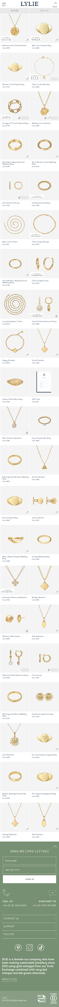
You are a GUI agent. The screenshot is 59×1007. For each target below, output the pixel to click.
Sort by (44, 11)
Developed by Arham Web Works (11, 1003)
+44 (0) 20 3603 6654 (15, 905)
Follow (8, 934)
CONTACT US (11, 918)
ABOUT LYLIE (9, 979)
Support (9, 926)
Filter (14, 11)
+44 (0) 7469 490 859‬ (44, 905)
